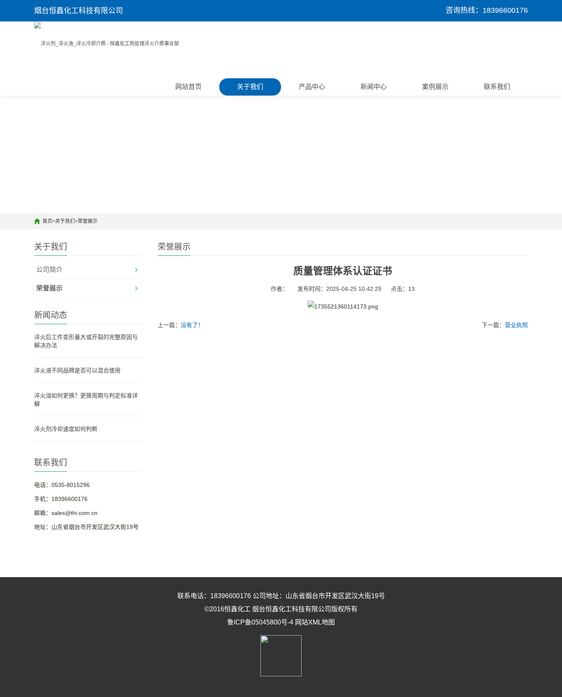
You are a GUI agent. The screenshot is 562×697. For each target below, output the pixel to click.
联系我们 (497, 86)
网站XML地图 (315, 622)
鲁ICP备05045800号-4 (260, 622)
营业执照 (516, 325)
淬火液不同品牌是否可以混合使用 (77, 370)
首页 (47, 221)
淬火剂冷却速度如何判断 (66, 429)
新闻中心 (373, 86)
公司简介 (49, 269)
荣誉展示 (88, 221)
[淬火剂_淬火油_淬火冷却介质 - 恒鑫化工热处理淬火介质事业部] (106, 43)
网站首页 (188, 86)
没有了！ (192, 325)
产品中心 (312, 86)
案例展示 (435, 86)
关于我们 (250, 86)
